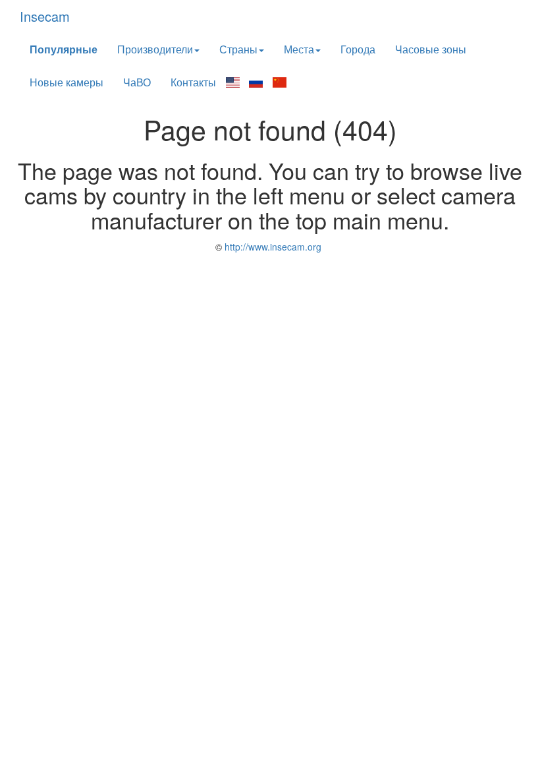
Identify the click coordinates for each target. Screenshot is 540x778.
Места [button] (299, 49)
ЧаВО (137, 82)
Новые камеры (66, 82)
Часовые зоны (430, 49)
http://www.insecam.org (271, 246)
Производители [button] (155, 49)
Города (357, 49)
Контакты (193, 82)
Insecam (45, 16)
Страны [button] (238, 49)
